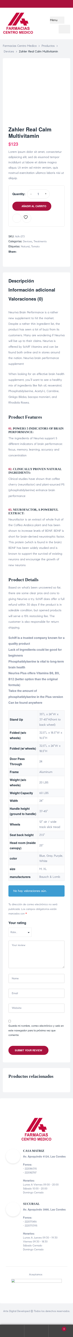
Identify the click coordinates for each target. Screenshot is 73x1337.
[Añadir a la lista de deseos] (26, 218)
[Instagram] (66, 4)
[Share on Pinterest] (39, 251)
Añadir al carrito (34, 206)
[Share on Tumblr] (31, 251)
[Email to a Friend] (43, 251)
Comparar (16, 218)
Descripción (21, 281)
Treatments (40, 241)
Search (36, 1331)
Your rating (17, 922)
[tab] (36, 282)
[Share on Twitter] (23, 251)
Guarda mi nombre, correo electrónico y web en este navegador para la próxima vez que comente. (36, 1030)
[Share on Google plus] (35, 251)
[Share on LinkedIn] (27, 251)
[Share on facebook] (19, 251)
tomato (35, 246)
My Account (12, 1331)
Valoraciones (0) (25, 299)
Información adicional (31, 290)
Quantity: (18, 194)
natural (25, 246)
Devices (27, 241)
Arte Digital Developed (16, 1311)
